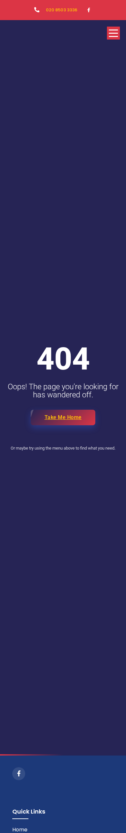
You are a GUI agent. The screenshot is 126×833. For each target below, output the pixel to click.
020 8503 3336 (61, 10)
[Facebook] (18, 773)
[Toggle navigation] (113, 33)
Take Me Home (63, 417)
